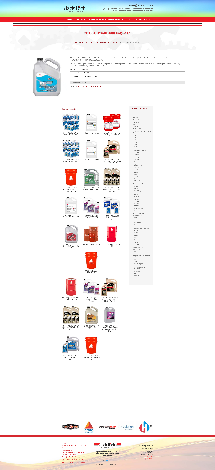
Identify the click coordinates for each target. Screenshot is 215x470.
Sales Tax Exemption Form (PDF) (72, 459)
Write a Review (108, 460)
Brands (82, 19)
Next (150, 426)
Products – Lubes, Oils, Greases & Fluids (75, 446)
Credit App (138, 19)
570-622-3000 (145, 5)
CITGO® (85, 86)
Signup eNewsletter (147, 457)
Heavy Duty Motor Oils (103, 42)
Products (70, 19)
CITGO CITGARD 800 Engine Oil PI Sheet (86, 76)
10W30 (114, 42)
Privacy (83, 462)
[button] (64, 59)
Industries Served (97, 19)
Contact (127, 19)
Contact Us (150, 460)
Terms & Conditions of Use (70, 462)
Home (77, 42)
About (148, 19)
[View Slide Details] (70, 427)
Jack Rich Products (86, 42)
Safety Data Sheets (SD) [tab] (79, 82)
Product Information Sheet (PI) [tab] (80, 73)
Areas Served (115, 19)
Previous (64, 426)
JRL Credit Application (69, 455)
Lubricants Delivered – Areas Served (73, 452)
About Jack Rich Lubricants (70, 457)
